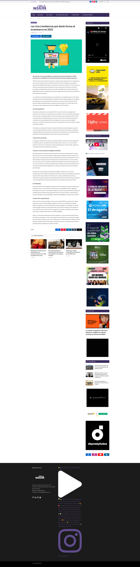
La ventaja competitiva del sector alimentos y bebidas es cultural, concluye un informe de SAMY (97, 332)
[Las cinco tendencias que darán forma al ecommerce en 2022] (56, 56)
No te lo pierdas (91, 361)
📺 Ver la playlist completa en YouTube (95, 153)
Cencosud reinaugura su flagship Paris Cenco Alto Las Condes (101, 383)
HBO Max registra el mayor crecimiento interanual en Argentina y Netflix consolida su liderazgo (102, 375)
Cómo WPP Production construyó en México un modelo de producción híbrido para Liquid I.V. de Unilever (55, 1)
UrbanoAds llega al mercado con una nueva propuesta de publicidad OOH (101, 367)
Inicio (32, 18)
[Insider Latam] (40, 8)
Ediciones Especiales (62, 14)
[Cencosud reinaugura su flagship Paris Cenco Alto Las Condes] (89, 382)
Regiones (40, 14)
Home (33, 14)
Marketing (33, 22)
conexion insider (87, 14)
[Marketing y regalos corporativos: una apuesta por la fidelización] (74, 244)
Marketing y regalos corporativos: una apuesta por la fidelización (73, 252)
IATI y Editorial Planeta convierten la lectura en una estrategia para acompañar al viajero (55, 253)
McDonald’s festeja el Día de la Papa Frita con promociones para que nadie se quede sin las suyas (38, 253)
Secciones (49, 14)
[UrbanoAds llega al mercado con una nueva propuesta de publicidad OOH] (89, 367)
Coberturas (75, 14)
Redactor (34, 32)
